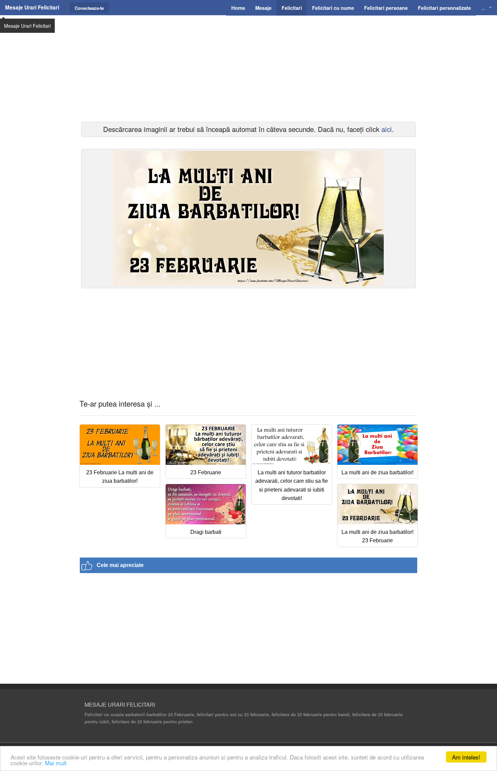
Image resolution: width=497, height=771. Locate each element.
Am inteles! (466, 757)
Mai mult (56, 762)
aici (386, 129)
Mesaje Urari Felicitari (32, 7)
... (483, 7)
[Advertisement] (248, 67)
